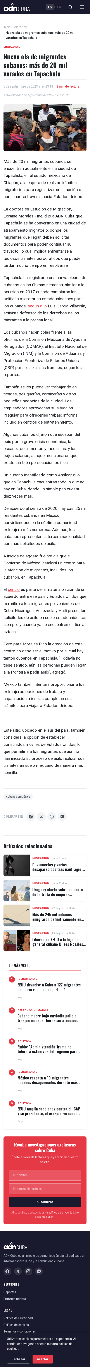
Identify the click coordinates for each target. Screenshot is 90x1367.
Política (24, 1041)
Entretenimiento (14, 1299)
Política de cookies (16, 1325)
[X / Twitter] (18, 1271)
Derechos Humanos (32, 1010)
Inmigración (27, 979)
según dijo (37, 306)
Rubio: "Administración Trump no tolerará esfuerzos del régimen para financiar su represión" (47, 1051)
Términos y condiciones (19, 1331)
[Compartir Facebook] (30, 816)
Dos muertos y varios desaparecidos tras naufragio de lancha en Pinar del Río (59, 869)
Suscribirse (45, 1202)
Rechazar (18, 1359)
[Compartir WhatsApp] (51, 816)
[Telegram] (39, 1271)
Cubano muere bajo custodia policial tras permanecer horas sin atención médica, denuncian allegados (47, 1020)
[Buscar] (70, 7)
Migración (20, 27)
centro (14, 589)
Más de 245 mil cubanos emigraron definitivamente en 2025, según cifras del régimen (58, 919)
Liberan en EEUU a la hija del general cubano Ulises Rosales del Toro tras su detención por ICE (57, 947)
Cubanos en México (18, 796)
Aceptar (42, 1359)
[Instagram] (28, 1271)
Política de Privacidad (18, 1318)
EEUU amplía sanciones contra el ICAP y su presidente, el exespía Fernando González (48, 1113)
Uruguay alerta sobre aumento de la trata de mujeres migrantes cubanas (57, 894)
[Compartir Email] (62, 816)
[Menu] (82, 7)
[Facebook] (7, 1271)
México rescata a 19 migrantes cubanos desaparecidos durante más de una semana (47, 1082)
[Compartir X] (41, 816)
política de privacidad (61, 1212)
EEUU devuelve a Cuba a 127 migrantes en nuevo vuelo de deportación (49, 987)
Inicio (6, 27)
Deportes (9, 1292)
